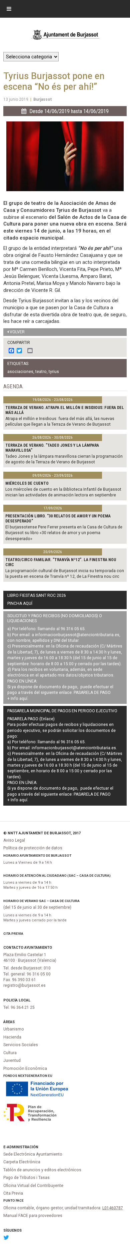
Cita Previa (13, 933)
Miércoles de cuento (27, 483)
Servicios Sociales (20, 1044)
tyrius (54, 371)
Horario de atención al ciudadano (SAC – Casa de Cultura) (57, 875)
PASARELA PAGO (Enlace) (31, 719)
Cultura (10, 1053)
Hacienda (12, 1037)
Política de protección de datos (32, 848)
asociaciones (20, 371)
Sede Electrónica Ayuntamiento (32, 1154)
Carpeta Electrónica (21, 1162)
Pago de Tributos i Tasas (26, 1177)
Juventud (12, 1060)
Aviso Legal (14, 840)
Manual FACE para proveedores (32, 1215)
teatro (41, 371)
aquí (23, 698)
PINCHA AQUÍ (19, 603)
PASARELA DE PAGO (92, 692)
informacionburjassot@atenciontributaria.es (77, 635)
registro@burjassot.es (24, 985)
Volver (17, 332)
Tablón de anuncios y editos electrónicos (42, 1170)
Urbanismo (13, 1029)
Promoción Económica (25, 1068)
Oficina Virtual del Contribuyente (33, 1185)
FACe (20, 1200)
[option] (65, 156)
